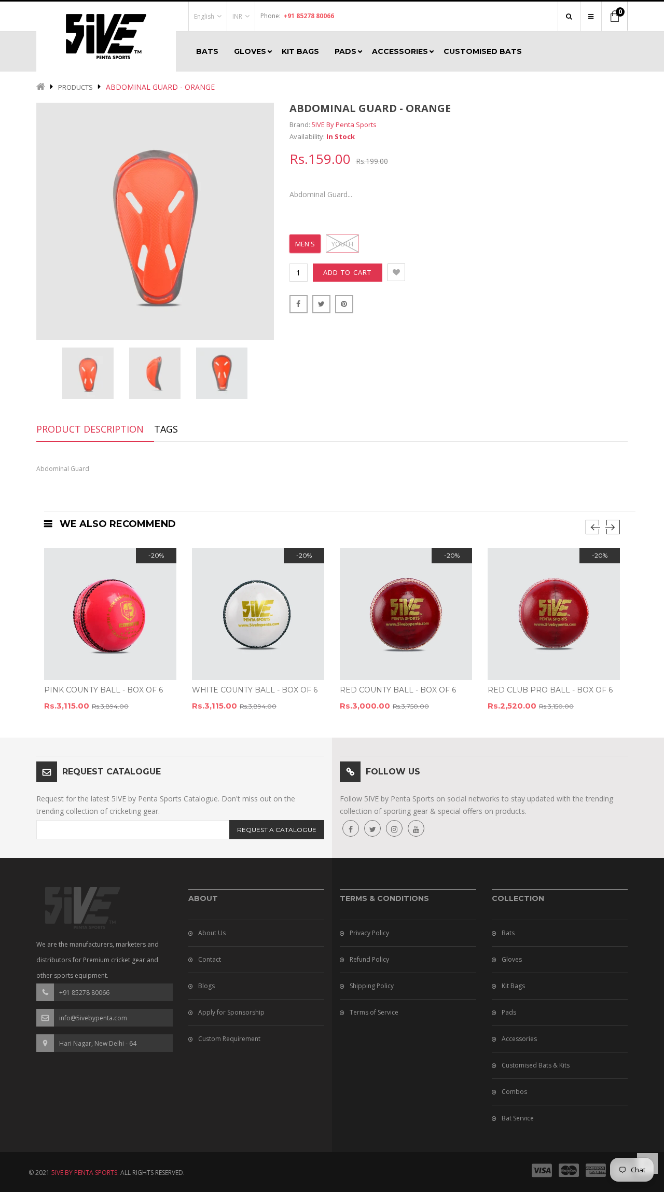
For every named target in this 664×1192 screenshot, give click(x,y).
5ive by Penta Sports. (85, 1172)
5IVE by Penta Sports (344, 124)
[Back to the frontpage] (40, 87)
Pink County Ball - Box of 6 (103, 690)
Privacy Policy (369, 932)
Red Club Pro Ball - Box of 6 (550, 690)
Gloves (512, 959)
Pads (509, 1012)
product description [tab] (90, 429)
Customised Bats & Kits (536, 1065)
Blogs (206, 985)
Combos (514, 1091)
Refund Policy (369, 959)
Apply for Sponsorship (231, 1012)
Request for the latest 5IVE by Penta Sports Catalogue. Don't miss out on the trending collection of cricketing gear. (165, 805)
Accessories (519, 1038)
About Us (212, 932)
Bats (508, 932)
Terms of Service (374, 1012)
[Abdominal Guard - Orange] (88, 373)
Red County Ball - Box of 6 (398, 690)
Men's (305, 243)
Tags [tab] (166, 429)
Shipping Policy (372, 985)
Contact (209, 959)
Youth (342, 243)
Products (75, 87)
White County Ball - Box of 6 (254, 690)
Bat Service (518, 1118)
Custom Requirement (229, 1038)
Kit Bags (513, 985)
